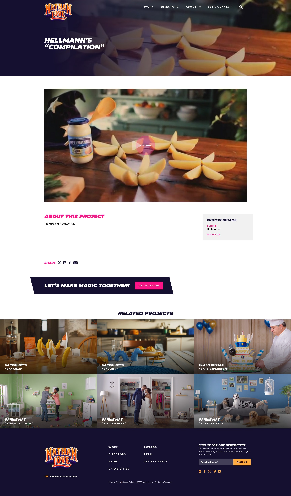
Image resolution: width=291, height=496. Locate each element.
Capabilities (118, 468)
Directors (117, 454)
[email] (75, 262)
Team (148, 454)
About (113, 461)
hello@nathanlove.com (63, 476)
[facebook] (69, 262)
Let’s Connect (156, 461)
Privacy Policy (114, 482)
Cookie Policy (128, 482)
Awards (150, 447)
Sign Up (242, 462)
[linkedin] (64, 262)
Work (113, 447)
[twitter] (59, 262)
